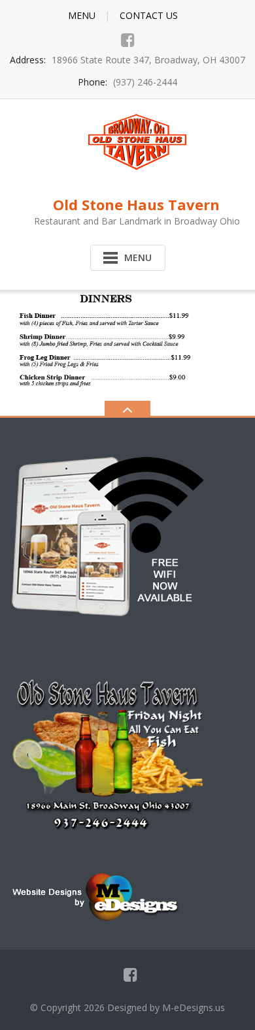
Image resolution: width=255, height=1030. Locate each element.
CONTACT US (149, 15)
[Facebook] (128, 40)
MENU (81, 15)
